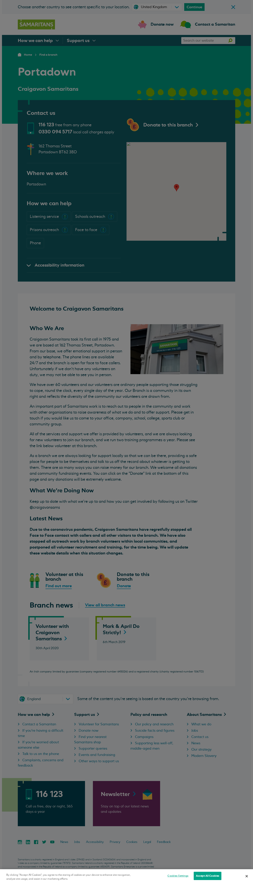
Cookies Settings (177, 875)
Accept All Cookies (207, 875)
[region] (126, 876)
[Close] (246, 876)
